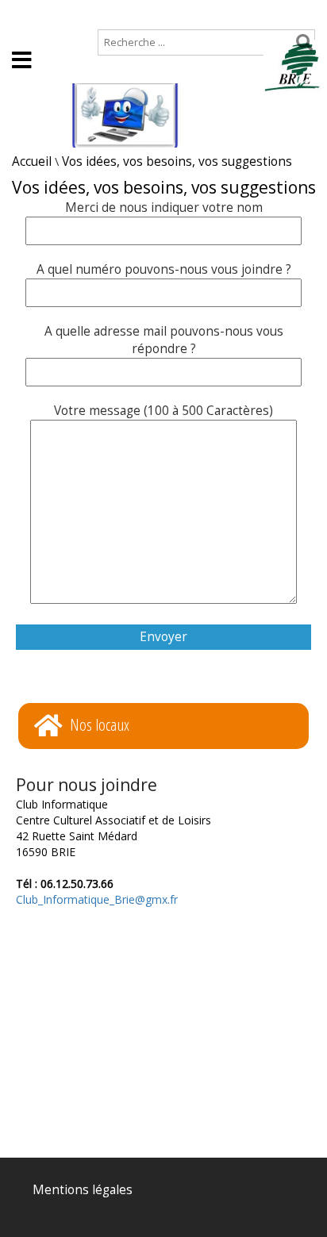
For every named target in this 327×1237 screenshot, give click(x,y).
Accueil (32, 13)
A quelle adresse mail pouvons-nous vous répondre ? (163, 340)
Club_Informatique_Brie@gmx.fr (97, 899)
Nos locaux (99, 724)
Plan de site (108, 13)
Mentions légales (83, 1189)
